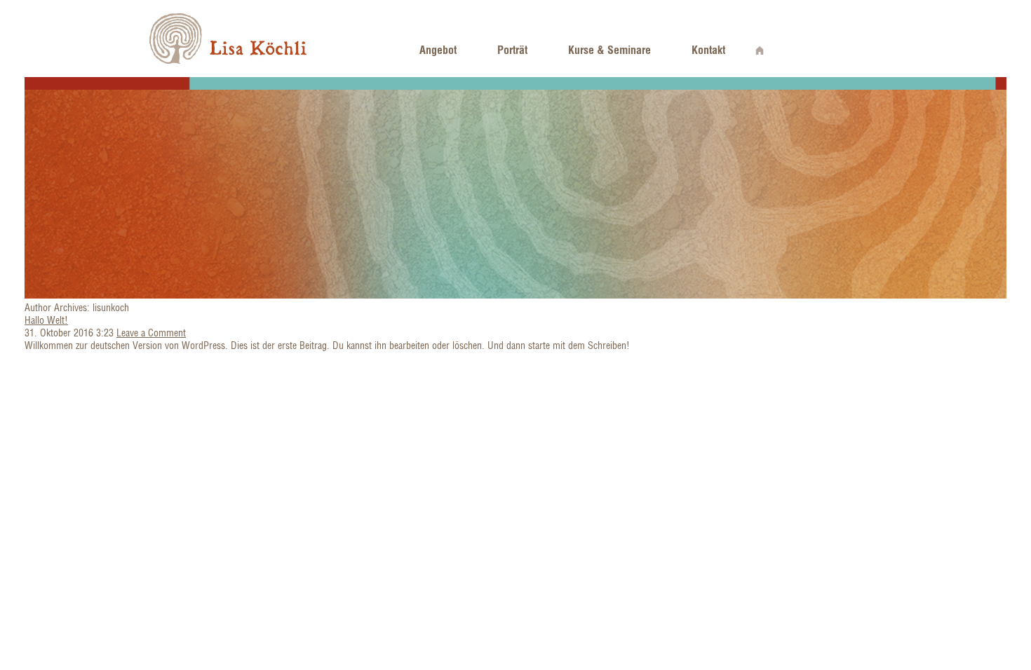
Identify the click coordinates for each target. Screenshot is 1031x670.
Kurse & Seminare (609, 50)
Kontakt (708, 50)
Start (760, 49)
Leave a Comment (151, 333)
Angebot (438, 50)
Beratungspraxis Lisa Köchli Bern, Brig (229, 38)
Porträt (512, 50)
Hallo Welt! (46, 320)
